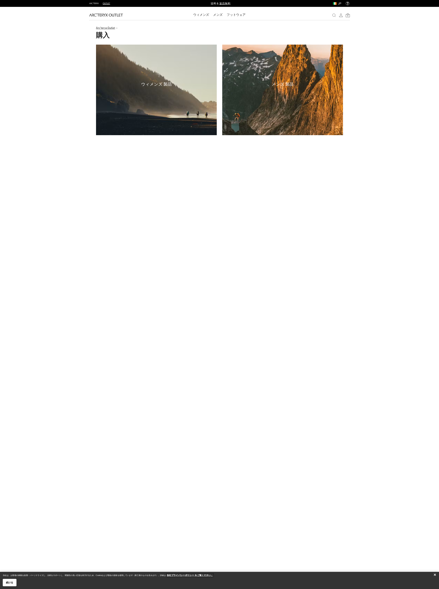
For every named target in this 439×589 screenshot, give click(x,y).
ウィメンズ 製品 (156, 84)
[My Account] (341, 15)
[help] (347, 3)
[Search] (334, 15)
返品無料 (224, 3)
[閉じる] (435, 575)
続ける (9, 582)
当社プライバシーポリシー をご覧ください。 (190, 575)
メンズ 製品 (283, 84)
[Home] (106, 14)
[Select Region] (335, 3)
